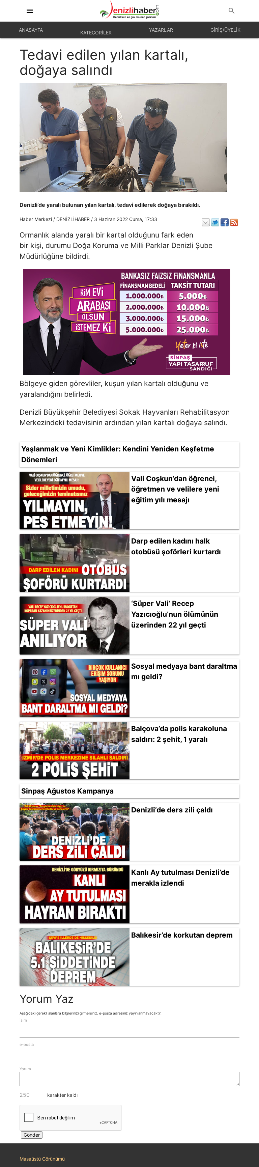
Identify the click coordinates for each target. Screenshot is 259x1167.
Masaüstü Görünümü (42, 1159)
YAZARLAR (161, 30)
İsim (23, 1020)
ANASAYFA (31, 30)
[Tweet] (215, 222)
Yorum (25, 1068)
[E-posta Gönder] (206, 222)
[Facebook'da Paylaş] (225, 222)
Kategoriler (96, 32)
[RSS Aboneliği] (234, 222)
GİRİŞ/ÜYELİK (225, 30)
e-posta (27, 1044)
